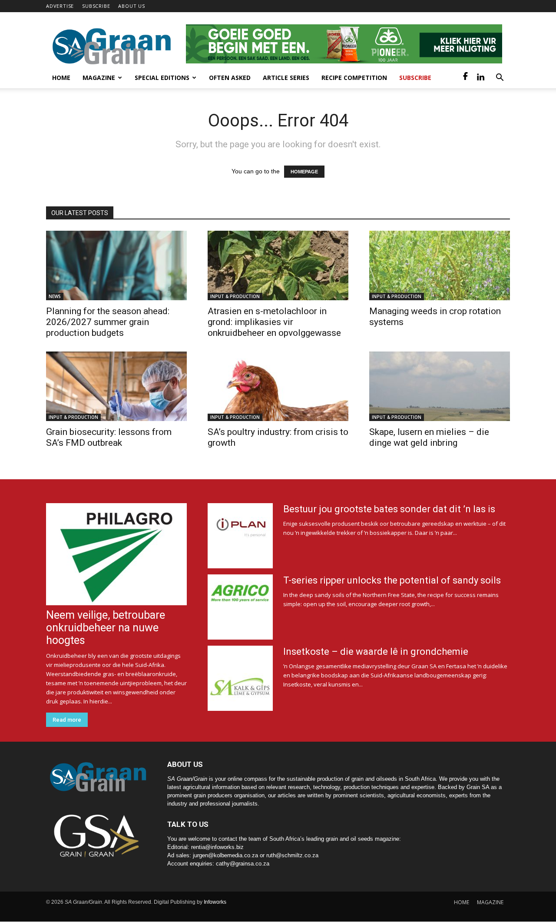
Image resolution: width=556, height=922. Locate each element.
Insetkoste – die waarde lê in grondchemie (375, 651)
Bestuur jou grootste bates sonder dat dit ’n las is (389, 509)
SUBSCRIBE (96, 6)
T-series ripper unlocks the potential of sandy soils (392, 580)
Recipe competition (354, 77)
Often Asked (230, 77)
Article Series (286, 77)
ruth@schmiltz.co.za (292, 855)
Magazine (99, 77)
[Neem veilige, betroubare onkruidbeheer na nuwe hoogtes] (116, 554)
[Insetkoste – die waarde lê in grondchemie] (240, 678)
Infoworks (215, 902)
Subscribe (415, 77)
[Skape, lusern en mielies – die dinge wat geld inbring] (439, 386)
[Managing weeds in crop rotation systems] (439, 265)
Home (61, 77)
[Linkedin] (480, 77)
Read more (67, 719)
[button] (499, 78)
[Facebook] (465, 77)
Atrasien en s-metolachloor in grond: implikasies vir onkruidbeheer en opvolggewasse (274, 322)
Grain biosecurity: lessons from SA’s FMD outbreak (109, 437)
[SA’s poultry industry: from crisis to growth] (278, 386)
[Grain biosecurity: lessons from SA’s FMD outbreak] (116, 386)
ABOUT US (131, 6)
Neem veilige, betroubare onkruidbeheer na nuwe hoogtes (105, 628)
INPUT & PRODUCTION (235, 296)
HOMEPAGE (304, 171)
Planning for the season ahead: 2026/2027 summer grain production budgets (107, 322)
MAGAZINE (490, 902)
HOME (461, 902)
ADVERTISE (60, 6)
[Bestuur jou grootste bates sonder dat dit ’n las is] (240, 535)
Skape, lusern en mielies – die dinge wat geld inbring (429, 437)
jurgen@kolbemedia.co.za (225, 855)
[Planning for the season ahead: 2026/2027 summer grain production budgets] (116, 265)
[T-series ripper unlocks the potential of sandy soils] (240, 607)
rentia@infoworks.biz (217, 847)
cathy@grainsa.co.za (242, 863)
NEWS (55, 296)
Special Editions (162, 77)
